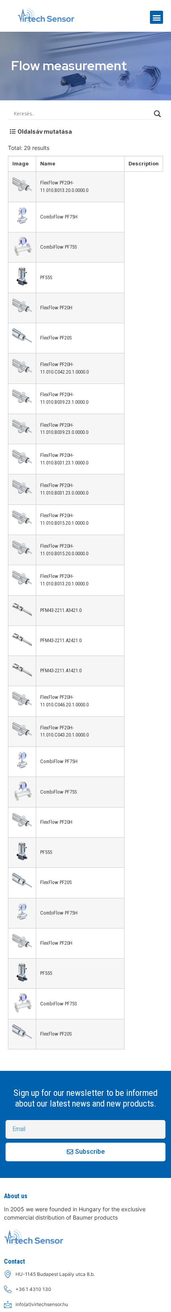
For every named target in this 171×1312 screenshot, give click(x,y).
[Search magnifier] (157, 113)
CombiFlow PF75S (58, 247)
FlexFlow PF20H (56, 308)
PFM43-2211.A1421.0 (61, 670)
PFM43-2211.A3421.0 (61, 610)
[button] (156, 17)
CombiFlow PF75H (59, 217)
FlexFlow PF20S (56, 338)
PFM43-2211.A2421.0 (61, 640)
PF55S (46, 277)
